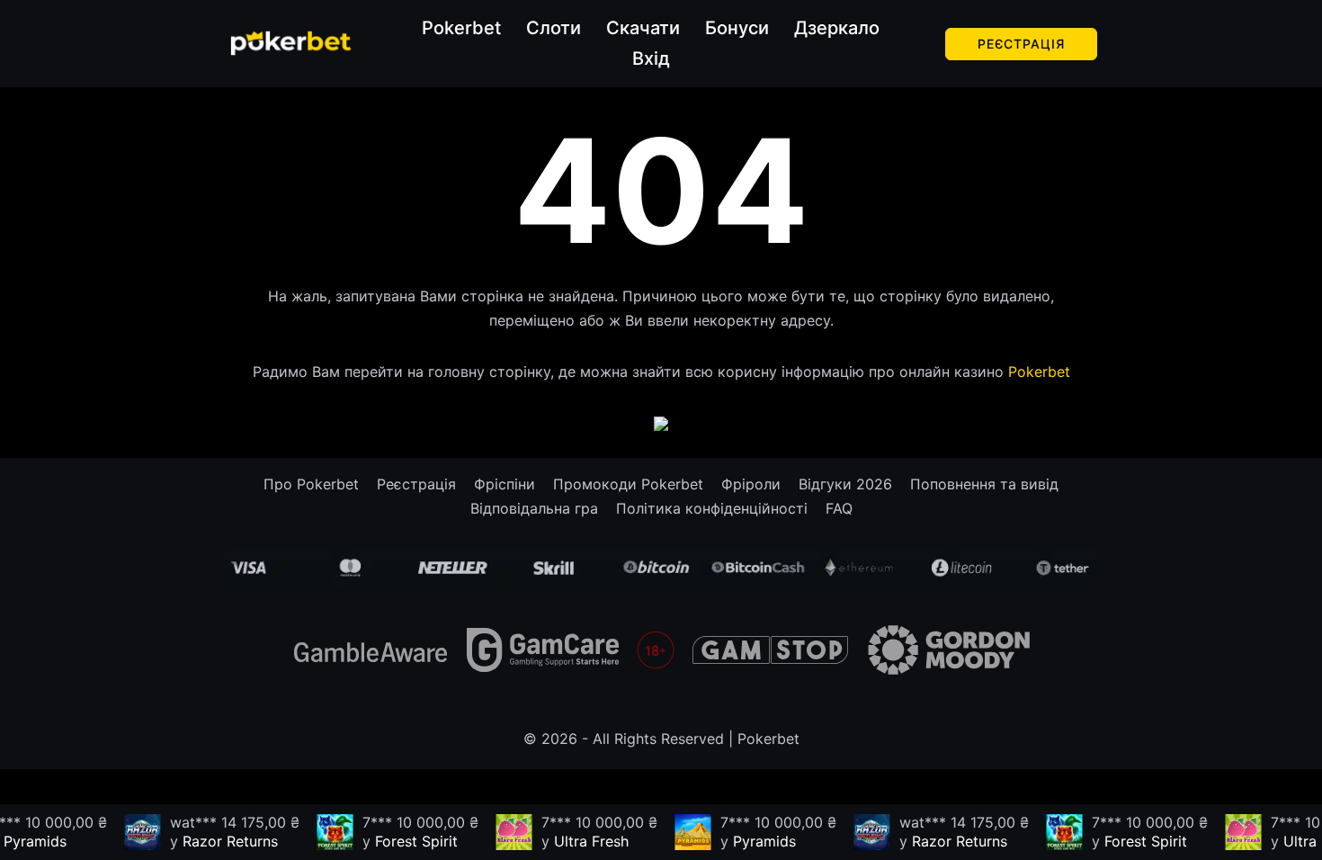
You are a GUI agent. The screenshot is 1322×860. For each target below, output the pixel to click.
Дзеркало (837, 28)
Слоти (553, 28)
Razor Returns (222, 841)
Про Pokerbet (311, 484)
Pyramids (756, 841)
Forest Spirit (408, 841)
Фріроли (751, 484)
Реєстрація (1021, 43)
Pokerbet (461, 28)
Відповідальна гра (534, 508)
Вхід (651, 58)
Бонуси (737, 28)
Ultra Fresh (583, 841)
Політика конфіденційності (712, 508)
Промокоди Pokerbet (628, 484)
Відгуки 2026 (845, 484)
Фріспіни (504, 484)
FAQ (839, 508)
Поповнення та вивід (984, 484)
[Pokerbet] (291, 42)
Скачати (643, 28)
